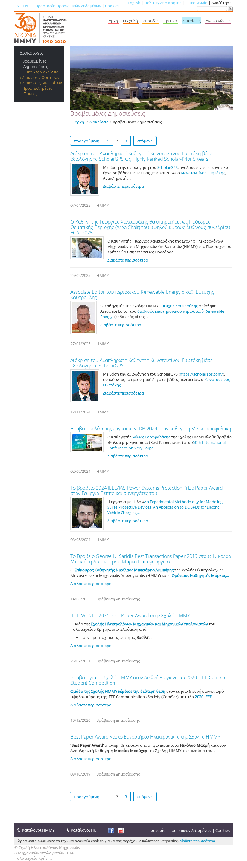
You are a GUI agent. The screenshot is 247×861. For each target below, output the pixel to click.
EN (25, 5)
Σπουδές (150, 20)
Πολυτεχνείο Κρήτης (162, 2)
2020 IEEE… (205, 696)
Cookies (112, 5)
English (134, 2)
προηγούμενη (86, 141)
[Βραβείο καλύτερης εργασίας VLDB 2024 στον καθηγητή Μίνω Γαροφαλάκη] (87, 442)
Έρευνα (170, 20)
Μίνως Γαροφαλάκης (151, 437)
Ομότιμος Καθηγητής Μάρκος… (200, 575)
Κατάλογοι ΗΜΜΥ (38, 830)
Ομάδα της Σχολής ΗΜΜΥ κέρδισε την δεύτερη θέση (117, 691)
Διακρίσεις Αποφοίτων (42, 82)
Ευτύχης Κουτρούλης (178, 305)
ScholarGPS (167, 167)
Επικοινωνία (196, 2)
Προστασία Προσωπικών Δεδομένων (68, 5)
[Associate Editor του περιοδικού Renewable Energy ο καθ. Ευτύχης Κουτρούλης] (83, 317)
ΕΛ (16, 5)
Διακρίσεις (191, 20)
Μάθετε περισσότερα (197, 840)
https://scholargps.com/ (201, 374)
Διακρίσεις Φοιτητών (40, 77)
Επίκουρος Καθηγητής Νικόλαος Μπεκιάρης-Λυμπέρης (124, 570)
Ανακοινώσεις (218, 20)
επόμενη (145, 141)
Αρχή (113, 20)
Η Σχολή (130, 20)
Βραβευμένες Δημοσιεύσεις (35, 63)
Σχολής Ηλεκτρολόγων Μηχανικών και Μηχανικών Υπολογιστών (149, 624)
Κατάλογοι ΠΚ (83, 830)
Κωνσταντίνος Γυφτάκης (203, 172)
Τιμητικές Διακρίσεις (40, 72)
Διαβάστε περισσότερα (123, 186)
